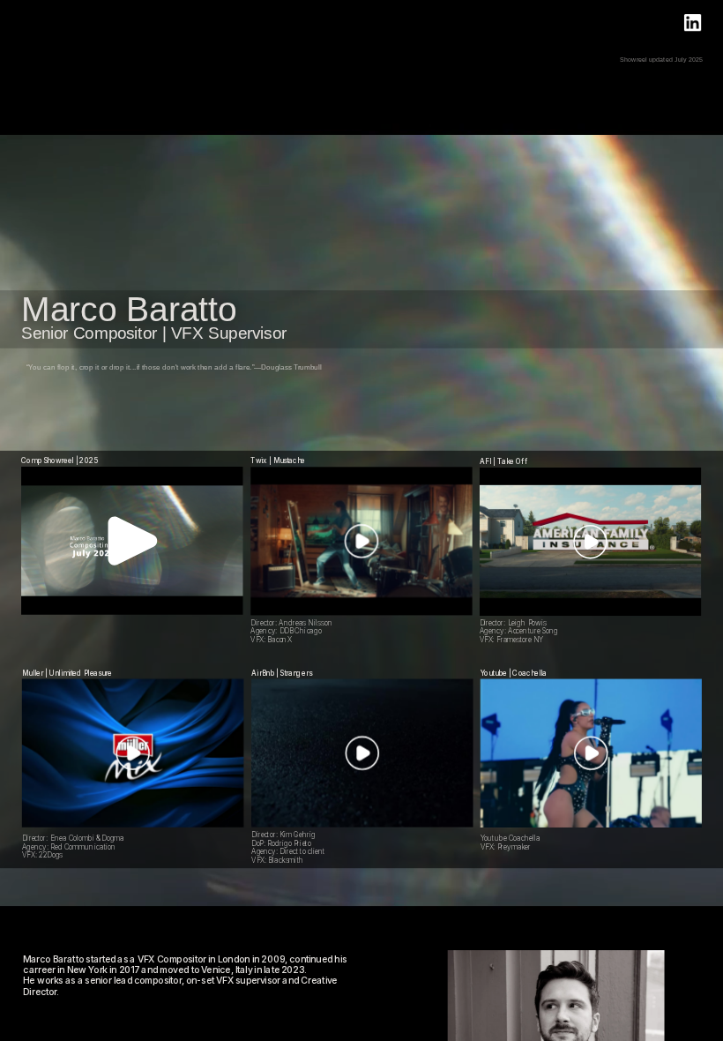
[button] (132, 541)
